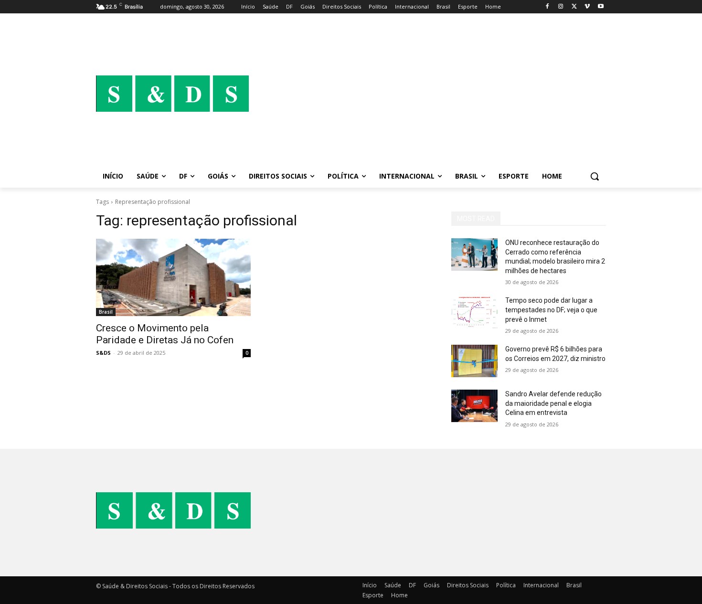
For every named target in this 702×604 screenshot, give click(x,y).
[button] (594, 176)
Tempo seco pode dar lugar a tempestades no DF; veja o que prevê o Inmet (551, 310)
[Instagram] (560, 6)
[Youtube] (600, 6)
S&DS (103, 352)
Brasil (106, 311)
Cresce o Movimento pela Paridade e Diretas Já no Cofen (165, 334)
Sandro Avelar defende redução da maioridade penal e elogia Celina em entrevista (553, 403)
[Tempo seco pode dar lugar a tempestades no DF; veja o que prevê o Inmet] (474, 312)
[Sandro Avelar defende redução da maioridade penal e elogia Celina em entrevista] (474, 406)
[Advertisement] (427, 93)
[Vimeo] (587, 6)
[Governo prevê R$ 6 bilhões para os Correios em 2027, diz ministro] (474, 361)
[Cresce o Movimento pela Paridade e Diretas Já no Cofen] (173, 277)
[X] (574, 6)
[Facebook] (547, 6)
